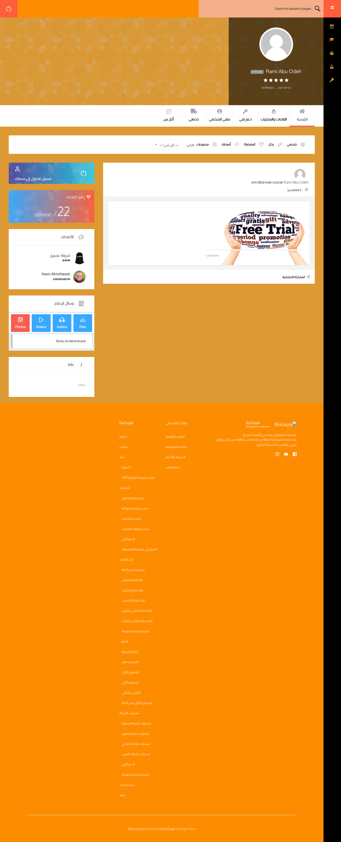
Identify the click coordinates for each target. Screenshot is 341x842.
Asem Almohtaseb (56, 274)
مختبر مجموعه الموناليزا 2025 (138, 477)
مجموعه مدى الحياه (133, 569)
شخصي (292, 144)
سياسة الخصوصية (176, 447)
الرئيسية (302, 119)
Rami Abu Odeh (296, 182)
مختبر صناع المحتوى (133, 498)
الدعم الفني (128, 539)
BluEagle (153, 829)
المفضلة (249, 144)
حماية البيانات (173, 467)
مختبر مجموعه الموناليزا (135, 508)
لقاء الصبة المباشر (132, 580)
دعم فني (245, 119)
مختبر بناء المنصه (131, 518)
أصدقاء (226, 144)
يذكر (271, 144)
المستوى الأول (130, 672)
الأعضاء (126, 467)
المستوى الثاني (130, 682)
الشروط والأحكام (175, 457)
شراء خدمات (126, 785)
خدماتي (194, 119)
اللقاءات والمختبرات (274, 119)
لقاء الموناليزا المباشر (133, 600)
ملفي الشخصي (219, 119)
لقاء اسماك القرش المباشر (137, 621)
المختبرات (124, 488)
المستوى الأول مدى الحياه (137, 703)
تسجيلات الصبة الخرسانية (136, 723)
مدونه (123, 436)
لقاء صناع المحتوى (132, 590)
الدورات (123, 641)
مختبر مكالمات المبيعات (135, 529)
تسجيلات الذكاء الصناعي (136, 744)
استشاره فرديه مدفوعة (135, 631)
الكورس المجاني (131, 692)
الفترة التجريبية (130, 651)
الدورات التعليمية (175, 436)
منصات (123, 447)
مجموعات (202, 144)
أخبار (121, 457)
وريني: (190, 145)
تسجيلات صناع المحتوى (135, 733)
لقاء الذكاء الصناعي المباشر (137, 610)
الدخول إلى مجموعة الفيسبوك (139, 549)
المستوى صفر (130, 662)
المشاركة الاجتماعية (293, 277)
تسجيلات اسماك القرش (136, 754)
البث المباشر (126, 559)
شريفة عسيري (60, 255)
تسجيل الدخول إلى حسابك (33, 179)
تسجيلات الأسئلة (129, 713)
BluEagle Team (186, 829)
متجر (122, 795)
